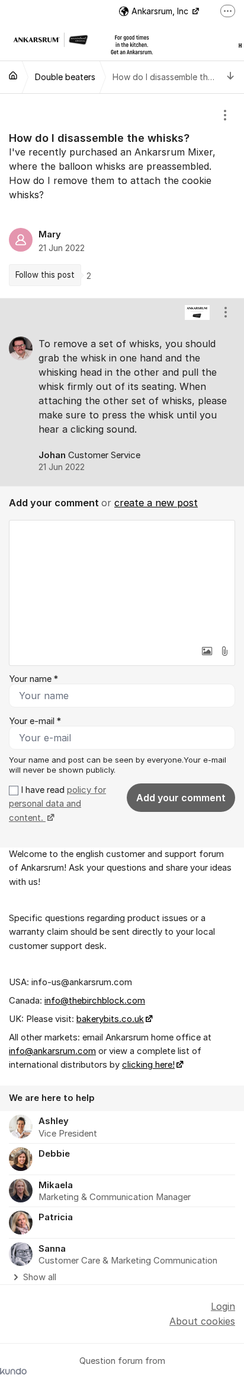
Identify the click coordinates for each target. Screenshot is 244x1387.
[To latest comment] (230, 77)
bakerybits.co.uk (110, 1019)
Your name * (33, 679)
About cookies (202, 1321)
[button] (206, 651)
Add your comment (181, 798)
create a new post (156, 503)
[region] (122, 196)
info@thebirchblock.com (94, 1000)
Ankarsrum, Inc (161, 11)
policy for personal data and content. (57, 804)
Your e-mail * (35, 721)
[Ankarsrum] (13, 75)
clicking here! (148, 1064)
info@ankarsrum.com (52, 1051)
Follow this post (45, 275)
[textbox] (122, 579)
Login (223, 1306)
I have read (57, 804)
